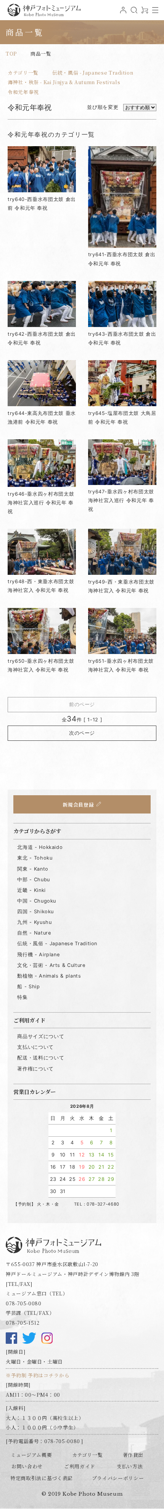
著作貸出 (133, 1454)
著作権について (35, 1069)
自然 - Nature (34, 933)
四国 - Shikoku (35, 911)
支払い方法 (130, 1466)
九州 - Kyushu (34, 922)
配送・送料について (40, 1058)
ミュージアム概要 (31, 1454)
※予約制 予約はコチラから (37, 1375)
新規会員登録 (78, 804)
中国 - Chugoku (36, 901)
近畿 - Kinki (31, 890)
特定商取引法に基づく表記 (41, 1478)
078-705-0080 (24, 1303)
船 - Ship (28, 986)
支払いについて (35, 1047)
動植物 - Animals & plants (49, 976)
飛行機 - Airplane (38, 954)
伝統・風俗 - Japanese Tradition (92, 72)
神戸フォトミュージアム (44, 10)
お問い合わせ (27, 1466)
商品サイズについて (40, 1036)
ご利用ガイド (79, 1466)
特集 (22, 997)
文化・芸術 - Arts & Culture (51, 965)
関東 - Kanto (32, 869)
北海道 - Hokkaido (40, 847)
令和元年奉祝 (23, 92)
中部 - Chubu (33, 879)
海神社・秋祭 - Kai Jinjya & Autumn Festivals (64, 82)
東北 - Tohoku (34, 858)
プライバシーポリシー (118, 1478)
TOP (11, 53)
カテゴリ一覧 (23, 72)
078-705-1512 (23, 1322)
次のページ (82, 733)
